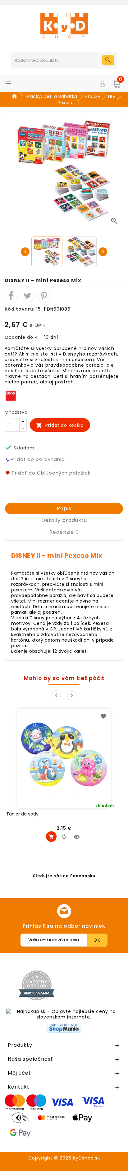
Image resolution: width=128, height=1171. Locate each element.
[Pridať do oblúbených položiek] (103, 716)
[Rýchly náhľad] (76, 836)
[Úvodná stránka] (15, 96)
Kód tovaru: (20, 309)
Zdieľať (11, 295)
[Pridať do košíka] (51, 836)
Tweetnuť (27, 295)
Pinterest (44, 295)
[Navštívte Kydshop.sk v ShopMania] (64, 1027)
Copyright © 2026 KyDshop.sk (64, 1158)
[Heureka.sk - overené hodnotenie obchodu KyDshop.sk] (96, 985)
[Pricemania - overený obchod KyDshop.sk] (36, 985)
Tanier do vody (22, 814)
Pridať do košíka (60, 425)
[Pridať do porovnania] (64, 836)
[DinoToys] (11, 395)
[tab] (64, 509)
